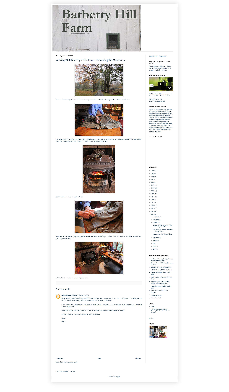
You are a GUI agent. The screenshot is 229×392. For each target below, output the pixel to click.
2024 (152, 176)
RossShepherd (66, 295)
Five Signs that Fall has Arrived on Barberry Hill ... (162, 230)
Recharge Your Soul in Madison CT (161, 267)
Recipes (151, 318)
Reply (63, 321)
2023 (152, 179)
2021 (152, 185)
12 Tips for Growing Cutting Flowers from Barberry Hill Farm (161, 259)
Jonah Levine (167, 96)
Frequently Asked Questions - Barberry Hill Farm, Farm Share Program (160, 310)
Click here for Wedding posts (158, 56)
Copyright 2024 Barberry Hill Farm (66, 371)
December (156, 217)
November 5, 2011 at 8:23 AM (80, 295)
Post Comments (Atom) (70, 362)
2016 (152, 199)
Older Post (138, 358)
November (156, 219)
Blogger (118, 377)
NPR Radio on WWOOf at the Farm (161, 270)
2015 (152, 202)
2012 (152, 211)
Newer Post (60, 358)
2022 (152, 182)
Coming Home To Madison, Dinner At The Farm (162, 263)
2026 (152, 170)
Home (99, 358)
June (154, 246)
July (154, 243)
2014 (152, 205)
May (154, 249)
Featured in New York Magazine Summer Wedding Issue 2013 (160, 282)
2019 (152, 191)
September (156, 237)
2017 (152, 197)
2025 (152, 173)
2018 (152, 194)
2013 (152, 208)
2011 (152, 214)
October (155, 222)
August (155, 240)
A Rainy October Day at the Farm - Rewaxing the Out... (163, 226)
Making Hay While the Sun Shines (162, 234)
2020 (152, 188)
